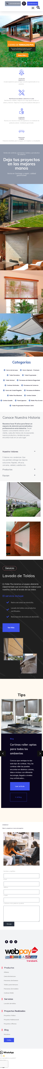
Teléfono (5, 887)
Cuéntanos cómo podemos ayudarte (13, 903)
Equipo (6, 475)
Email (5, 879)
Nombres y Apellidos (9, 871)
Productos (7, 469)
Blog (12, 739)
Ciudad (5, 895)
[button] (33, 8)
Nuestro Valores (10, 451)
